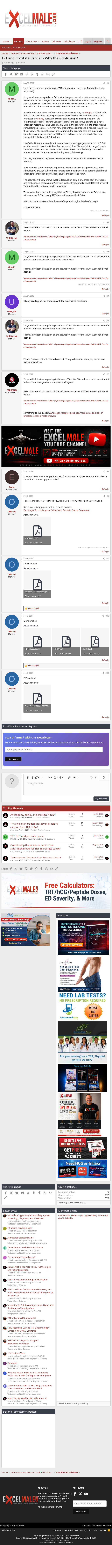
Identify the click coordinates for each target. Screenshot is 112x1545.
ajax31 (61, 1218)
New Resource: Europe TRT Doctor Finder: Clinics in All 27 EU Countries (28, 1329)
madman (14, 817)
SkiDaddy (69, 1218)
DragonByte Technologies (79, 1538)
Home (6, 41)
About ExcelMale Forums (50, 1506)
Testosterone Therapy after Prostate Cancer (35, 857)
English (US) (9, 1530)
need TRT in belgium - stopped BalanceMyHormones (22, 1342)
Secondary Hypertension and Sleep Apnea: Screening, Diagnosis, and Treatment (28, 1217)
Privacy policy (86, 1530)
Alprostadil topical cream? (20, 1237)
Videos (45, 41)
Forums (18, 41)
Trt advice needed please (19, 1227)
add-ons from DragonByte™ (49, 1538)
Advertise (107, 1525)
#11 (107, 673)
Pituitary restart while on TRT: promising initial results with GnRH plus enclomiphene (29, 1374)
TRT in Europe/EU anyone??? (21, 1317)
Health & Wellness (15, 1275)
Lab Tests (56, 41)
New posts (6, 47)
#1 (108, 83)
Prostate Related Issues (39, 817)
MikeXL (7, 62)
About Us (86, 1525)
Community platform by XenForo (56, 1536)
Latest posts (10, 1210)
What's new (31, 41)
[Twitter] (80, 1494)
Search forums (19, 47)
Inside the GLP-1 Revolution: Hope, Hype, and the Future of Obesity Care (30, 1307)
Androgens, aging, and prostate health (32, 814)
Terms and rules (71, 1530)
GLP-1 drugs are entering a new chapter (27, 1279)
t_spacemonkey (90, 1215)
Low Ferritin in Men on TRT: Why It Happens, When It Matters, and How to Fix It (29, 1387)
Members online (67, 1210)
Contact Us (97, 1525)
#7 (108, 471)
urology (40, 118)
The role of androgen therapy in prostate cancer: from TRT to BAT (34, 825)
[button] (11, 41)
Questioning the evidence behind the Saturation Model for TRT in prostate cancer (35, 846)
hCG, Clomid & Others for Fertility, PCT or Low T (27, 1381)
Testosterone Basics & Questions (41, 839)
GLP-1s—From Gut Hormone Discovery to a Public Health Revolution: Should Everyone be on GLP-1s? (30, 1292)
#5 (108, 320)
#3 (108, 251)
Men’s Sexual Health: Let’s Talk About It (27, 1398)
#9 (108, 558)
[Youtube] (86, 1494)
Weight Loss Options (16, 1285)
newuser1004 (64, 1215)
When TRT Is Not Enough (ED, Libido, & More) (27, 1243)
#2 (108, 222)
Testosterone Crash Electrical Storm (25, 1247)
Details (92, 1538)
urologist (87, 112)
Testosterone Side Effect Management (24, 1223)
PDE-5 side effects (16, 1353)
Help (96, 1530)
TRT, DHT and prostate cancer (27, 836)
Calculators (69, 41)
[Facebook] (75, 1494)
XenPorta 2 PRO (45, 1542)
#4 (108, 296)
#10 (107, 616)
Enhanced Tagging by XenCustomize (56, 1540)
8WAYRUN (69, 1542)
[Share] (104, 83)
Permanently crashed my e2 (21, 1257)
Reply (106, 215)
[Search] (108, 41)
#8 (108, 496)
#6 (108, 374)
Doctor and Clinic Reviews (18, 1349)
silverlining (103, 1215)
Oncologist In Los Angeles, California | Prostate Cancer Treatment (56, 510)
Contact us (57, 1530)
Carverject (12, 1362)
